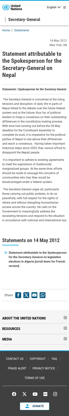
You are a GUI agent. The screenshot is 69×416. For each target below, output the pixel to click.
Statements (21, 30)
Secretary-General (24, 19)
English (51, 7)
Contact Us (15, 359)
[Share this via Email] (34, 295)
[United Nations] (12, 7)
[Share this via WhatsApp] (42, 295)
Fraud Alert (17, 368)
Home (6, 30)
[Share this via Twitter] (26, 295)
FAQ (54, 359)
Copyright (38, 359)
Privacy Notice (44, 368)
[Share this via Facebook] (18, 295)
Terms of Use (34, 378)
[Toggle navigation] (64, 7)
